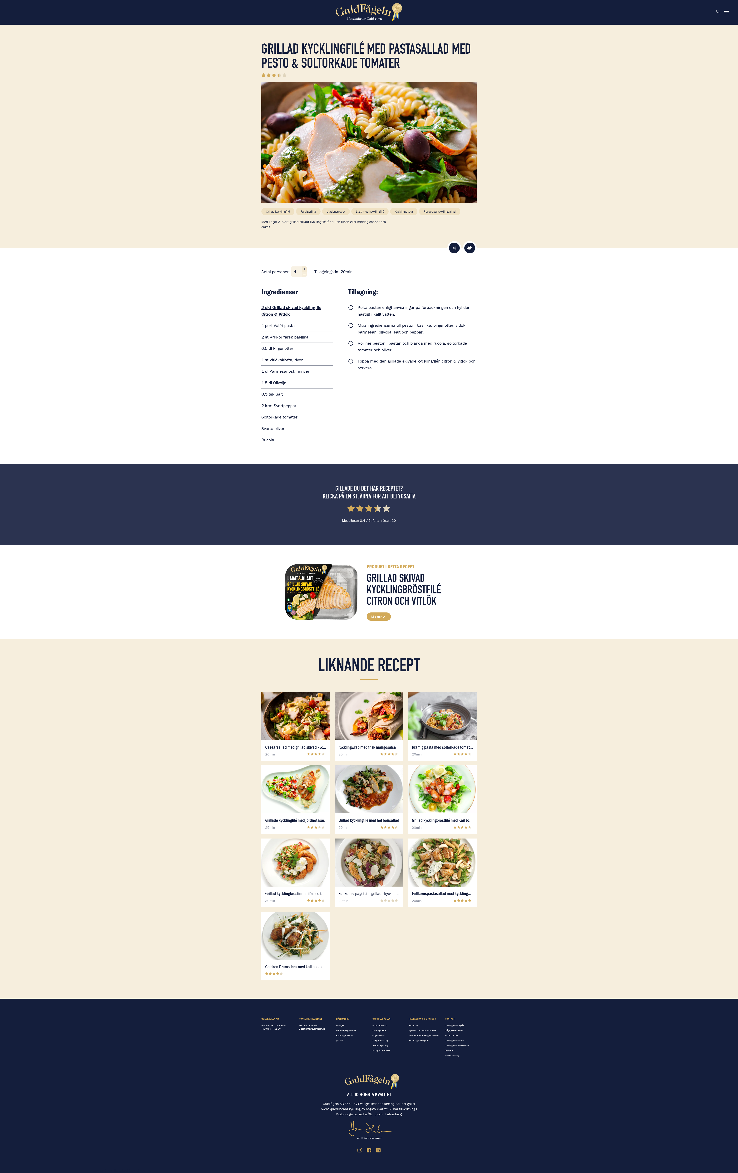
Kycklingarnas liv (344, 1035)
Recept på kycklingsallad (440, 211)
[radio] (351, 509)
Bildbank (449, 1050)
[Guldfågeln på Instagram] (359, 1150)
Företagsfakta (379, 1030)
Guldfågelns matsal (454, 1040)
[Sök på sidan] (718, 11)
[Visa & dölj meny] (726, 11)
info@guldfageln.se (315, 1028)
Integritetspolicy (380, 1040)
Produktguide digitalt (419, 1040)
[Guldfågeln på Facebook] (369, 1150)
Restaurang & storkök (422, 1018)
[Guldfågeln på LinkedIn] (378, 1150)
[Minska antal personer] (304, 274)
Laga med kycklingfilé (370, 211)
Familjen (340, 1025)
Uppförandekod (379, 1025)
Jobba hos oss (451, 1035)
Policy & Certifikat (381, 1050)
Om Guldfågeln (381, 1018)
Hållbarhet (343, 1018)
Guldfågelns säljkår (454, 1025)
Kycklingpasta (404, 211)
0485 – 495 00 (273, 1028)
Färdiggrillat (308, 211)
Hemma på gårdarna (346, 1030)
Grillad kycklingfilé (278, 211)
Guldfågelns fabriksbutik (457, 1045)
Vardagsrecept (336, 211)
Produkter (413, 1025)
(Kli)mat (340, 1040)
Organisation (378, 1035)
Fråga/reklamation (454, 1030)
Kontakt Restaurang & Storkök (424, 1035)
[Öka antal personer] (304, 269)
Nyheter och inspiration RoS (422, 1030)
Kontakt (450, 1018)
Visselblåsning (452, 1055)
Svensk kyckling (380, 1045)
